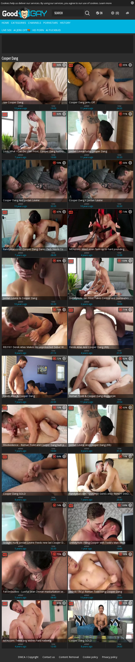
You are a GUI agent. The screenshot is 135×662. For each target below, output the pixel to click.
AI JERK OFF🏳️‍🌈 (22, 30)
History (65, 22)
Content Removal (69, 657)
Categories (18, 22)
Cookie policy (90, 657)
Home (5, 22)
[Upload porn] (128, 12)
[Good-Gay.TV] (27, 13)
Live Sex (6, 30)
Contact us (49, 657)
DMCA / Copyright (28, 657)
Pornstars (50, 22)
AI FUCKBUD (53, 30)
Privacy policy (109, 657)
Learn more (105, 3)
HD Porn (38, 30)
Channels (34, 22)
